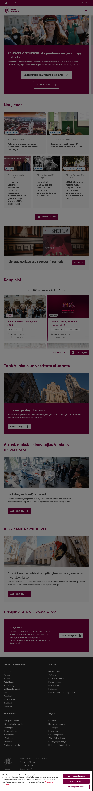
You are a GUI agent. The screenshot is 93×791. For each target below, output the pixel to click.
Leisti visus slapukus (76, 776)
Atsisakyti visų (76, 781)
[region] (46, 781)
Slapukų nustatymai (76, 787)
